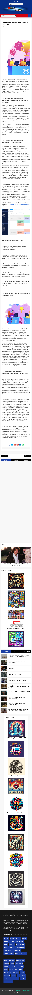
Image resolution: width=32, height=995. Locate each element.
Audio (23, 975)
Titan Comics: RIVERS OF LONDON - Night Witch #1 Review (18, 673)
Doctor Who (13, 938)
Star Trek (11, 944)
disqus (5, 460)
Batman (12, 947)
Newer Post (4, 456)
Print (5, 960)
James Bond (7, 972)
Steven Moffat (13, 969)
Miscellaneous (20, 960)
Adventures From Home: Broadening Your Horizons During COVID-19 (18, 709)
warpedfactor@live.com (9, 930)
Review (6, 941)
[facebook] (14, 1)
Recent (16, 651)
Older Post (27, 456)
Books (6, 944)
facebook (16, 460)
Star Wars (12, 966)
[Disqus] (16, 481)
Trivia (12, 963)
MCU (19, 975)
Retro (20, 969)
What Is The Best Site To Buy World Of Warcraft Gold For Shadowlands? (18, 655)
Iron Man (23, 979)
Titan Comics (19, 963)
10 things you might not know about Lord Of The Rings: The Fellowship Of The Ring (18, 686)
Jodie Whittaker (20, 947)
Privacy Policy (26, 990)
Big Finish (11, 960)
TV (19, 938)
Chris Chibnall (8, 950)
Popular (6, 651)
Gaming (6, 963)
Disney (6, 947)
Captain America (8, 953)
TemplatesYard (18, 990)
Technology (7, 979)
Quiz (25, 953)
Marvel (6, 966)
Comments (26, 651)
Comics (12, 941)
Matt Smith (16, 972)
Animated (7, 975)
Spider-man (17, 950)
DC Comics (20, 966)
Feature (6, 938)
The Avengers (8, 982)
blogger (26, 460)
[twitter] (17, 1)
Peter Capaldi (19, 941)
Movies (24, 938)
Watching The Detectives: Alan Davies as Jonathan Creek (16, 564)
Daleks (22, 972)
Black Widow (18, 953)
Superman (16, 979)
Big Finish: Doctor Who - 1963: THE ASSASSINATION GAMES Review (18, 679)
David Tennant (20, 944)
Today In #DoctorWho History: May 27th (19, 691)
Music (6, 969)
